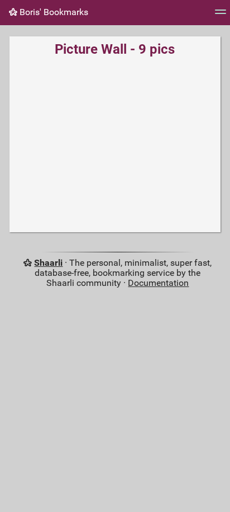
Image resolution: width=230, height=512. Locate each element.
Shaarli (48, 262)
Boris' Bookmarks (52, 12)
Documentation (158, 283)
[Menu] (220, 15)
